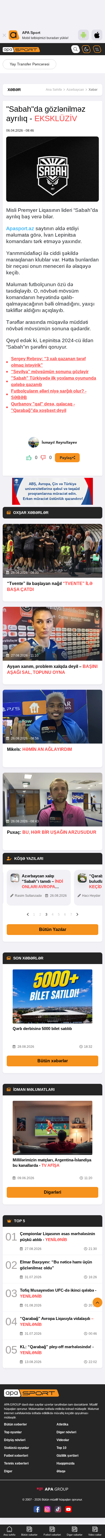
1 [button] (34, 914)
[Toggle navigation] (97, 49)
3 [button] (46, 914)
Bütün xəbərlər (52, 1061)
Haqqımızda (66, 1463)
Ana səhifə (9, 1534)
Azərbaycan (75, 90)
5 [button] (59, 914)
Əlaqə (61, 1471)
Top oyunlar (13, 1432)
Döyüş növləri (14, 1440)
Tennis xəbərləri (16, 1463)
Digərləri (52, 1192)
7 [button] (71, 914)
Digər (8, 1471)
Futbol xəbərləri (16, 1456)
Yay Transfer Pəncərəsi (29, 64)
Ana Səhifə (54, 90)
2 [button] (40, 914)
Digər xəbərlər (74, 1534)
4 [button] (53, 914)
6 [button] (65, 914)
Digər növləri (66, 1432)
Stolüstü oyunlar (16, 1448)
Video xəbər (95, 1534)
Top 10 (61, 1448)
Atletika (62, 1424)
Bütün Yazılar (52, 929)
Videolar (63, 1440)
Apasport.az (20, 228)
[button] (28, 914)
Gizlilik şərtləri (67, 1456)
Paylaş (66, 458)
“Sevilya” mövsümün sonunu (50, 371)
